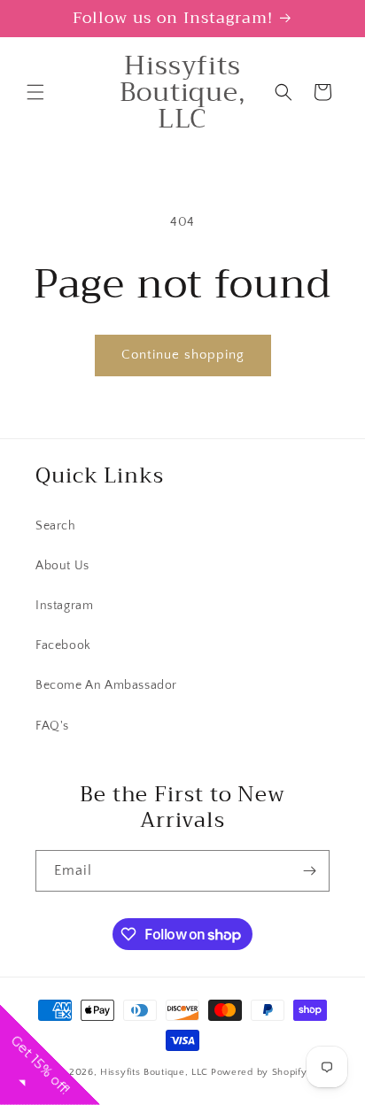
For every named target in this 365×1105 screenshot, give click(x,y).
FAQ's (52, 726)
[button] (35, 92)
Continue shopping (183, 354)
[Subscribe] (309, 871)
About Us (62, 566)
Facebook (63, 645)
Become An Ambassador (106, 685)
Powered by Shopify (259, 1072)
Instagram (64, 606)
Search (55, 526)
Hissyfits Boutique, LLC (154, 1072)
